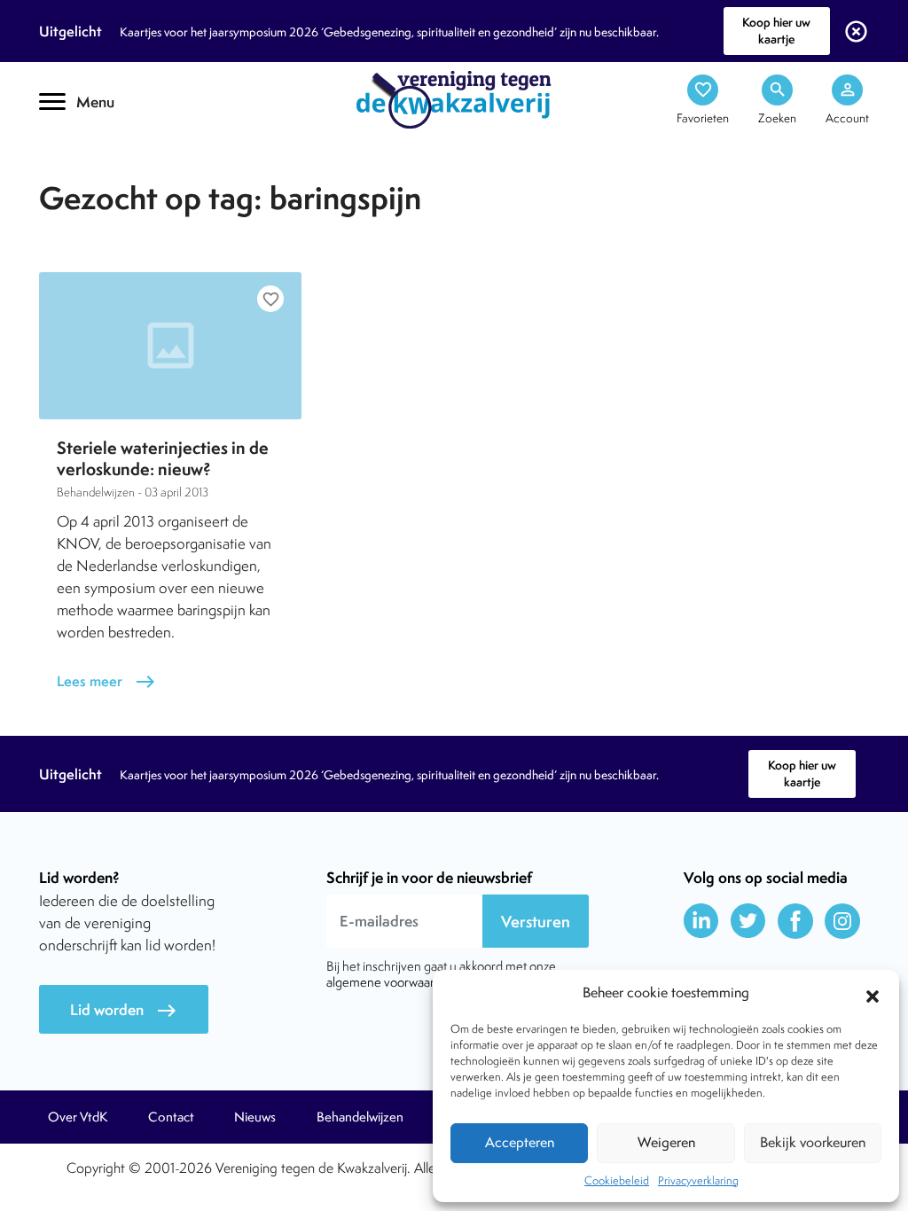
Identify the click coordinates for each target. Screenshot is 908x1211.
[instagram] (842, 921)
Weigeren (666, 1142)
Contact (171, 1117)
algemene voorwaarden (391, 981)
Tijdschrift (99, 156)
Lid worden (123, 1010)
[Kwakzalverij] (454, 98)
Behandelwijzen (360, 1117)
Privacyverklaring (698, 1180)
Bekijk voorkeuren (812, 1142)
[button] (872, 994)
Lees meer (106, 681)
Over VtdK (77, 1117)
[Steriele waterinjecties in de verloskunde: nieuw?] (170, 345)
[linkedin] (701, 921)
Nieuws (255, 1117)
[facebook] (795, 921)
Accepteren (519, 1142)
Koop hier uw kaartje (776, 30)
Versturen (535, 921)
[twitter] (748, 921)
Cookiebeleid (616, 1180)
